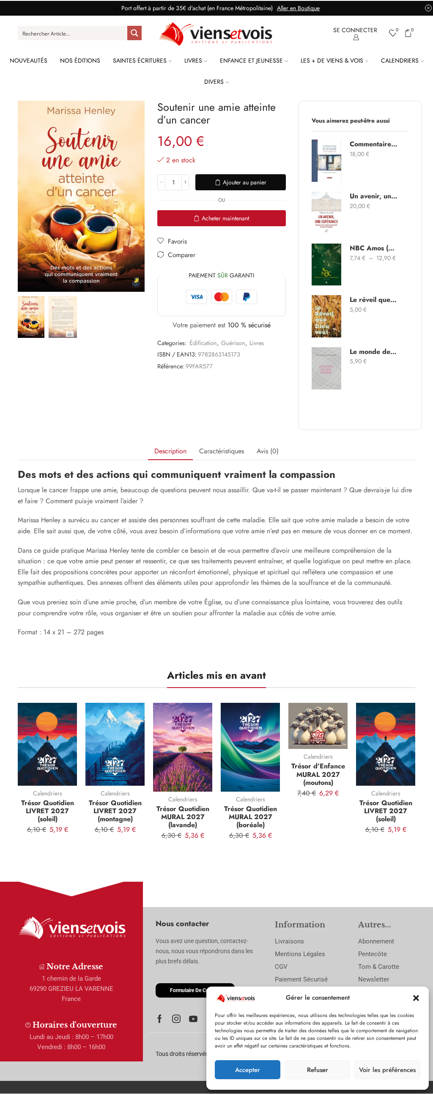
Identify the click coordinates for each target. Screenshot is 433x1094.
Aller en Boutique (298, 8)
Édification (203, 343)
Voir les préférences (387, 1070)
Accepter (247, 1070)
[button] (416, 998)
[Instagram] (176, 1018)
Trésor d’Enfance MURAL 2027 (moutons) (318, 774)
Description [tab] (170, 451)
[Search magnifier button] (134, 33)
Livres (193, 60)
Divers (214, 81)
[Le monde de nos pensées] (326, 368)
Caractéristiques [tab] (221, 451)
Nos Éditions (80, 60)
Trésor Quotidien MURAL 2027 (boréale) (250, 817)
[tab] (170, 451)
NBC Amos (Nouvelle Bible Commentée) (374, 248)
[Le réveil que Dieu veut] (326, 316)
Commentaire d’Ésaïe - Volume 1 (374, 144)
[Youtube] (193, 1018)
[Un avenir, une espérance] (326, 213)
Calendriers (400, 60)
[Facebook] (160, 1018)
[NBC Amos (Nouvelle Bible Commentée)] (326, 264)
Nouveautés (28, 60)
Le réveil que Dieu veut (374, 299)
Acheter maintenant (225, 218)
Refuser (317, 1070)
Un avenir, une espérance (374, 196)
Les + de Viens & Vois (332, 60)
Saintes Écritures (140, 60)
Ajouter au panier (244, 182)
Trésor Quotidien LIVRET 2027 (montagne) (115, 811)
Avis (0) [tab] (268, 451)
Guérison (233, 343)
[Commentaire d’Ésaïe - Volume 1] (326, 161)
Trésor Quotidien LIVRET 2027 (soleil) (47, 811)
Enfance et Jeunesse (251, 60)
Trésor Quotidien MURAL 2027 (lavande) (182, 817)
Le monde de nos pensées (374, 351)
